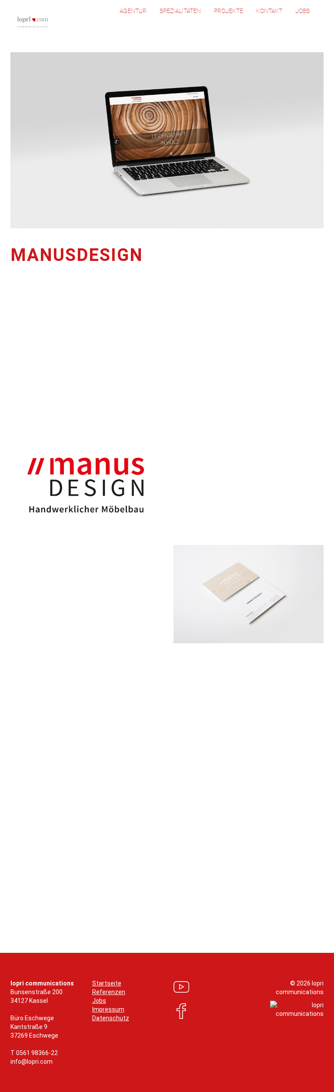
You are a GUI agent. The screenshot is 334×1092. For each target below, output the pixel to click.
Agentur (133, 10)
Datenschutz (110, 1018)
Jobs (302, 10)
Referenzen (108, 991)
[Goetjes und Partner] (319, 890)
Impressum (108, 1009)
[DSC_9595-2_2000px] (249, 594)
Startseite (106, 983)
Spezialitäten (180, 10)
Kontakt (269, 10)
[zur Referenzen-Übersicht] (167, 890)
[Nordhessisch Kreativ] (15, 890)
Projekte (228, 10)
